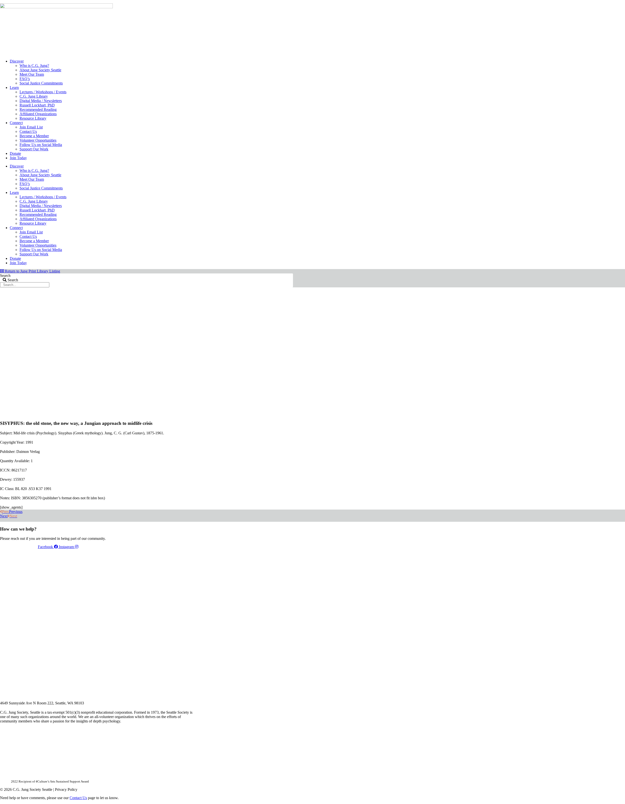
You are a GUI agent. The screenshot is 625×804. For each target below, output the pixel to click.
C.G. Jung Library (34, 96)
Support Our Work (34, 149)
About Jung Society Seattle (40, 70)
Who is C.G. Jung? (34, 65)
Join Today (18, 158)
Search (5, 275)
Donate (15, 153)
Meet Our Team (32, 74)
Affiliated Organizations (38, 114)
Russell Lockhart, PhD (37, 105)
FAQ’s (25, 79)
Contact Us (28, 131)
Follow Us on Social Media (41, 145)
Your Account (227, 1)
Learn (14, 87)
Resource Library (33, 118)
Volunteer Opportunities (38, 140)
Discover (17, 61)
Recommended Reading (38, 109)
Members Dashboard (261, 1)
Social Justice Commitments (41, 83)
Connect (16, 123)
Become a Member (34, 136)
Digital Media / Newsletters (41, 101)
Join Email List (31, 127)
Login (289, 1)
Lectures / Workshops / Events (43, 92)
